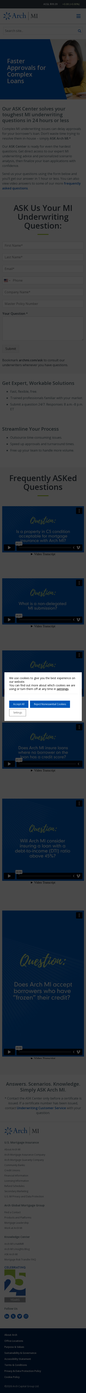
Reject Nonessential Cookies (50, 704)
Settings (17, 712)
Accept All (18, 704)
